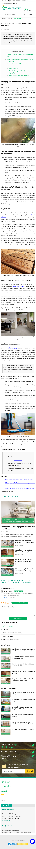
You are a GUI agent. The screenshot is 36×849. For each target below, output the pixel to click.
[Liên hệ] (32, 841)
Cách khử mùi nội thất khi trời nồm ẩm (23, 729)
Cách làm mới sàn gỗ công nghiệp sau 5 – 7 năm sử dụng (24, 541)
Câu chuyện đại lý (8, 636)
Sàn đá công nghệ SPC (18, 286)
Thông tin (5, 629)
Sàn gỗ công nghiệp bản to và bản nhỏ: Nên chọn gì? (24, 551)
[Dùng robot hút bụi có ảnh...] (7, 563)
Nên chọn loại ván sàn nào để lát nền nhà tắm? (22, 715)
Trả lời (5, 597)
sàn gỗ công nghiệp (11, 348)
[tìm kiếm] (24, 14)
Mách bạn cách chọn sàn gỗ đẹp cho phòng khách (19, 479)
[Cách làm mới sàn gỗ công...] (7, 544)
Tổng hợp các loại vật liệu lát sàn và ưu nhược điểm (19, 488)
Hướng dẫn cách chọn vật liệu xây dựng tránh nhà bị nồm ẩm (22, 708)
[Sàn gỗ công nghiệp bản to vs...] (5, 651)
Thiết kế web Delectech (18, 840)
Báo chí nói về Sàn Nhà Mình (11, 639)
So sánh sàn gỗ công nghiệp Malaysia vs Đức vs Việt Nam (18, 528)
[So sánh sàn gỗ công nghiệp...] (18, 512)
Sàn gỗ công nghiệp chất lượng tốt (19, 75)
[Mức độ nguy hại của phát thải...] (5, 724)
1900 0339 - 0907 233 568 (11, 818)
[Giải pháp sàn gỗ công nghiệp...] (7, 572)
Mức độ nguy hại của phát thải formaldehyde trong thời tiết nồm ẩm (23, 722)
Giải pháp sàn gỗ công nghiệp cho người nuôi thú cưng (24, 569)
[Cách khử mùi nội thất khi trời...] (5, 732)
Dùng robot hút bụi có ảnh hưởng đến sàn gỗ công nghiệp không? (23, 560)
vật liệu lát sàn (8, 491)
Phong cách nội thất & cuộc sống (12, 632)
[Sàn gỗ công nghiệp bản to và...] (7, 553)
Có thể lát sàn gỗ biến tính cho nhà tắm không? (23, 700)
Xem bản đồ (6, 820)
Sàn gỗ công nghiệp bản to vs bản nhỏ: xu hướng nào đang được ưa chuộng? (23, 650)
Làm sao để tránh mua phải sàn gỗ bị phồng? (23, 693)
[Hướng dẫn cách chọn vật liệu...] (5, 709)
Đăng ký (29, 771)
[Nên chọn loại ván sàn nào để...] (5, 717)
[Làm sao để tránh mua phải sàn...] (5, 694)
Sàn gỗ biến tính (13, 68)
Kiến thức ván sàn (8, 626)
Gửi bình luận (18, 618)
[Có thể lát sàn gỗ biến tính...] (5, 702)
